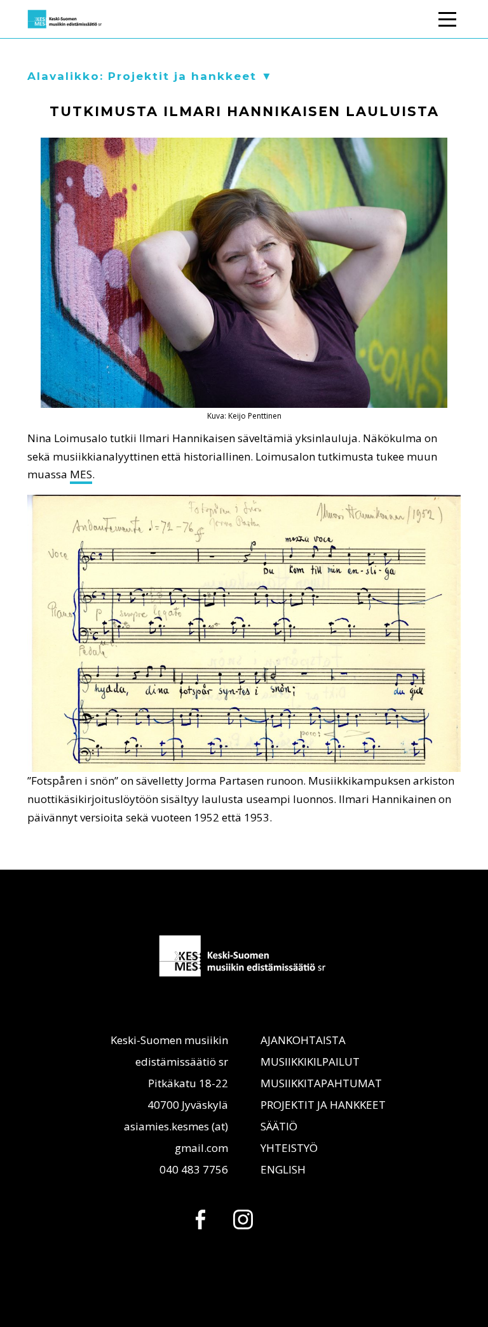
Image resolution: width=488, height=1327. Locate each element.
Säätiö (279, 1126)
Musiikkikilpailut (310, 1061)
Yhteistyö (289, 1148)
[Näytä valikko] (447, 17)
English (283, 1169)
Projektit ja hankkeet (323, 1104)
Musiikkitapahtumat (321, 1083)
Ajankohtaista (303, 1040)
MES (81, 474)
